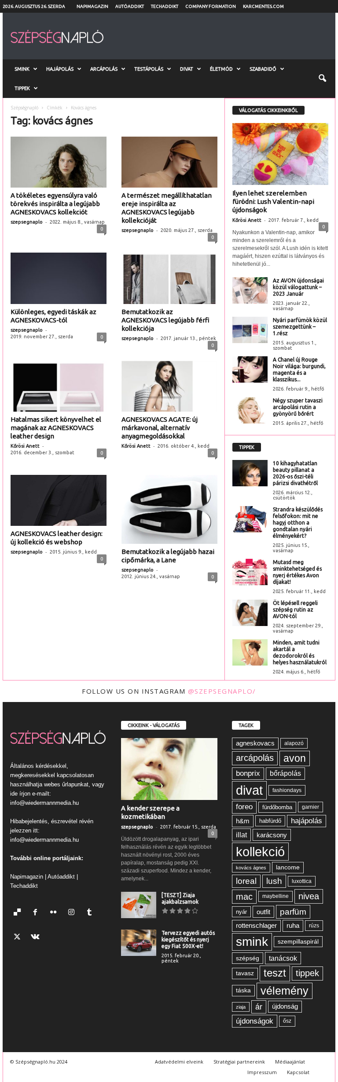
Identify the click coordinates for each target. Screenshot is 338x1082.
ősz (287, 1021)
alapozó (294, 743)
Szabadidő (263, 69)
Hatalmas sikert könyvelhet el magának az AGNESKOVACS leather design (56, 428)
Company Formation (210, 6)
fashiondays (286, 790)
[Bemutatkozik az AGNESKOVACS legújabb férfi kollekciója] (169, 278)
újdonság (285, 1006)
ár (258, 1006)
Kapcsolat (298, 1072)
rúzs (314, 926)
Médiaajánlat (290, 1061)
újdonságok (254, 1021)
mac (244, 896)
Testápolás (148, 69)
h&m (243, 821)
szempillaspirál (298, 941)
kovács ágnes (251, 867)
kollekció (260, 851)
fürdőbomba (277, 807)
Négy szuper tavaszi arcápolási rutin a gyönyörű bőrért (298, 407)
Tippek (22, 88)
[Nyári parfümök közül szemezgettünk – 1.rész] (250, 330)
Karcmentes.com (263, 6)
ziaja (241, 1007)
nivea (308, 896)
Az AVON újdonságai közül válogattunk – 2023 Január (298, 287)
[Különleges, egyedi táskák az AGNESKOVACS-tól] (59, 278)
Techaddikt (164, 6)
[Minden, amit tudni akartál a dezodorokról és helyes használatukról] (250, 652)
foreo (244, 807)
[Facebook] (37, 913)
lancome (288, 867)
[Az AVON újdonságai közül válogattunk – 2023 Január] (250, 290)
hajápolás (306, 821)
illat (241, 835)
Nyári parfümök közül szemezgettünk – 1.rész (300, 326)
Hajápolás (59, 69)
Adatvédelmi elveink (179, 1061)
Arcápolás (104, 69)
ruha (293, 925)
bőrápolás (285, 773)
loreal (246, 881)
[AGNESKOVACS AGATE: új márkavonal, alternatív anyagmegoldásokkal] (169, 386)
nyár (241, 911)
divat (249, 790)
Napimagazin (92, 6)
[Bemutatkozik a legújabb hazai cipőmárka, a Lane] (169, 509)
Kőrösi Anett (25, 446)
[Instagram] (73, 913)
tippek (307, 973)
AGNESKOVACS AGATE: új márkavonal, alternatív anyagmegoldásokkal (159, 428)
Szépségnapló (24, 108)
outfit (263, 912)
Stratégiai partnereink (239, 1061)
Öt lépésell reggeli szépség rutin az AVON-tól (295, 609)
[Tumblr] (90, 913)
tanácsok (283, 958)
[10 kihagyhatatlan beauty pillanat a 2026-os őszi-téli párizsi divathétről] (250, 473)
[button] (322, 78)
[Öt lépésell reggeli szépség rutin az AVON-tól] (250, 613)
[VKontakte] (36, 937)
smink (252, 941)
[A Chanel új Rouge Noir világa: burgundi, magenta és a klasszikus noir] (250, 369)
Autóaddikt (129, 6)
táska (243, 990)
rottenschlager (256, 925)
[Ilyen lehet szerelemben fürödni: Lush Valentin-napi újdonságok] (280, 154)
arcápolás (255, 758)
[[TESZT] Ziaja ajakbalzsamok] (138, 905)
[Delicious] (19, 913)
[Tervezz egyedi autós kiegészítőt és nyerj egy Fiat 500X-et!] (138, 943)
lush (274, 881)
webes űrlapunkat (66, 784)
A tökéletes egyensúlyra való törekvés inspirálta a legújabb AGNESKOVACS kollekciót (55, 204)
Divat (186, 69)
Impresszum (262, 1072)
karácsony (272, 835)
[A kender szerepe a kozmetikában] (169, 769)
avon (294, 758)
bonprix (248, 773)
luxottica (302, 881)
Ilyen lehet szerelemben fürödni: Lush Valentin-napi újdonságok (273, 201)
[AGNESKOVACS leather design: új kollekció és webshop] (59, 500)
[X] (19, 937)
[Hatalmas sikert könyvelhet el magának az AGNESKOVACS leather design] (59, 386)
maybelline (275, 896)
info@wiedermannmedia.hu (44, 803)
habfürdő (270, 821)
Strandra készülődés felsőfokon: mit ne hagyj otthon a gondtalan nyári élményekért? (298, 523)
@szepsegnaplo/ (222, 691)
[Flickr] (55, 913)
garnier (310, 807)
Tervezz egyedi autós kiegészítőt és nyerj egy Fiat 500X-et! (188, 939)
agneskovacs (255, 743)
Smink (22, 69)
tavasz (245, 973)
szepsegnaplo (27, 221)
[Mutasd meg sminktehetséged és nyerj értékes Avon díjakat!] (250, 572)
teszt (275, 973)
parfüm (293, 911)
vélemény (285, 990)
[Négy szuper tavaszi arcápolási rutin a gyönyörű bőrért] (250, 410)
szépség (247, 958)
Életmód (221, 69)
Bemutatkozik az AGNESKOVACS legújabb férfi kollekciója (165, 320)
